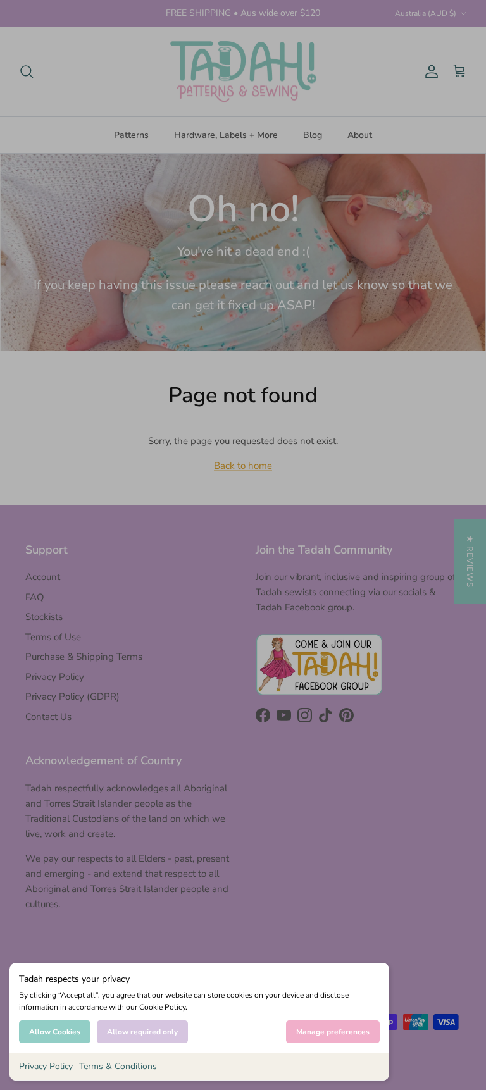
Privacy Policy (46, 1066)
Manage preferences (333, 1032)
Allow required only (142, 1032)
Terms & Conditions (118, 1066)
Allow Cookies (54, 1032)
